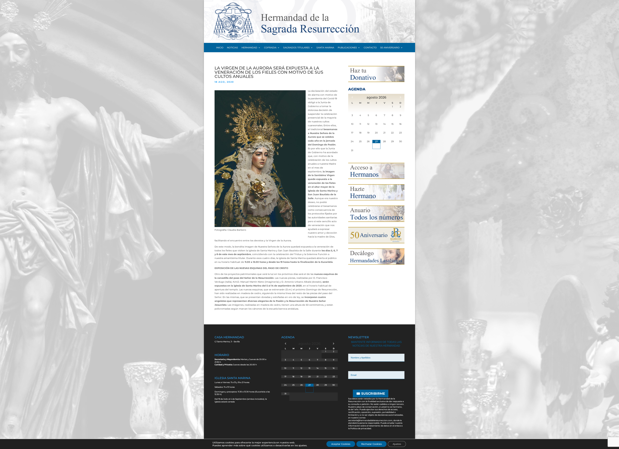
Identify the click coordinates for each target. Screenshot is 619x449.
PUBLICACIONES (347, 47)
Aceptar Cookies (340, 444)
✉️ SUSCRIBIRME (370, 393)
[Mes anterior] (352, 97)
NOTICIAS (232, 47)
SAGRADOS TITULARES (296, 47)
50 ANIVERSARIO (390, 47)
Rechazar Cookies (371, 444)
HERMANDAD (249, 47)
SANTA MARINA (325, 47)
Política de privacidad (360, 428)
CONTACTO (370, 47)
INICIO (219, 47)
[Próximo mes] (400, 97)
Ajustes (397, 444)
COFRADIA (270, 47)
